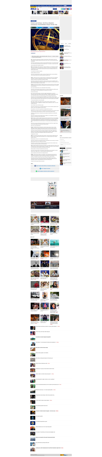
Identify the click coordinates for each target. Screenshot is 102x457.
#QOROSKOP (33, 53)
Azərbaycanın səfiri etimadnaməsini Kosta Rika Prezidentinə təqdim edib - (49, 447)
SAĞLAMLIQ (56, 5)
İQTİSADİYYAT (43, 5)
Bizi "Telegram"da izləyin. (45, 168)
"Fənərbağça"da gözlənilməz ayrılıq (41, 421)
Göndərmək (62, 148)
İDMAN (46, 5)
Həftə (66, 43)
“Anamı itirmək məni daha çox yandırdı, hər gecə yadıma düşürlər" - (48, 326)
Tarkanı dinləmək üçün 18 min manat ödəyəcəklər (44, 426)
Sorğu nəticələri (68, 148)
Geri (30, 12)
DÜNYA (49, 5)
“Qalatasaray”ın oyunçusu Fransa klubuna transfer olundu (45, 368)
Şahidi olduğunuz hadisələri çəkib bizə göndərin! (45, 171)
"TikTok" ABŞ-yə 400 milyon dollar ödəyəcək (43, 331)
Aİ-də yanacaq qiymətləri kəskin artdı (41, 405)
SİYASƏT (39, 5)
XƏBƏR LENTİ (32, 5)
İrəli (71, 12)
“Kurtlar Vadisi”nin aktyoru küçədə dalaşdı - (44, 400)
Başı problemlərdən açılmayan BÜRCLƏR (42, 442)
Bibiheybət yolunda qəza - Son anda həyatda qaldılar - (46, 389)
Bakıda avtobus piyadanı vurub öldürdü (42, 352)
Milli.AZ (33, 9)
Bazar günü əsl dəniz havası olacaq (42, 347)
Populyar (62, 43)
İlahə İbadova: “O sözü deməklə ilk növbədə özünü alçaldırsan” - (47, 342)
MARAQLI (52, 5)
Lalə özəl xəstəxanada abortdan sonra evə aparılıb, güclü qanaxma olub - (48, 384)
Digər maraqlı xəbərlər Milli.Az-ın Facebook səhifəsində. (45, 165)
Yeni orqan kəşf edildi (39, 416)
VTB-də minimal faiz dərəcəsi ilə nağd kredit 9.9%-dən (38, 51)
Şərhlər (69, 43)
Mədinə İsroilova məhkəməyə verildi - (43, 363)
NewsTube (60, 5)
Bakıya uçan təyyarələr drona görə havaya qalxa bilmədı (45, 437)
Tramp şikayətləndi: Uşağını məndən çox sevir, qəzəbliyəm (45, 379)
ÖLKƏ (36, 5)
